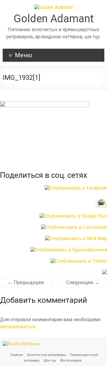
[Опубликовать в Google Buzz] (101, 199)
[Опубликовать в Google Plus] (73, 216)
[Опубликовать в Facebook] (76, 188)
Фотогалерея (70, 360)
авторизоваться (17, 326)
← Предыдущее (26, 282)
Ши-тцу (49, 360)
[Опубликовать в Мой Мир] (76, 238)
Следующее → (82, 282)
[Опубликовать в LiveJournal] (74, 227)
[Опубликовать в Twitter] (79, 261)
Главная (16, 355)
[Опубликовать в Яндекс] (104, 272)
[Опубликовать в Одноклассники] (68, 250)
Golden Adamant (54, 18)
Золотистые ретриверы (46, 355)
